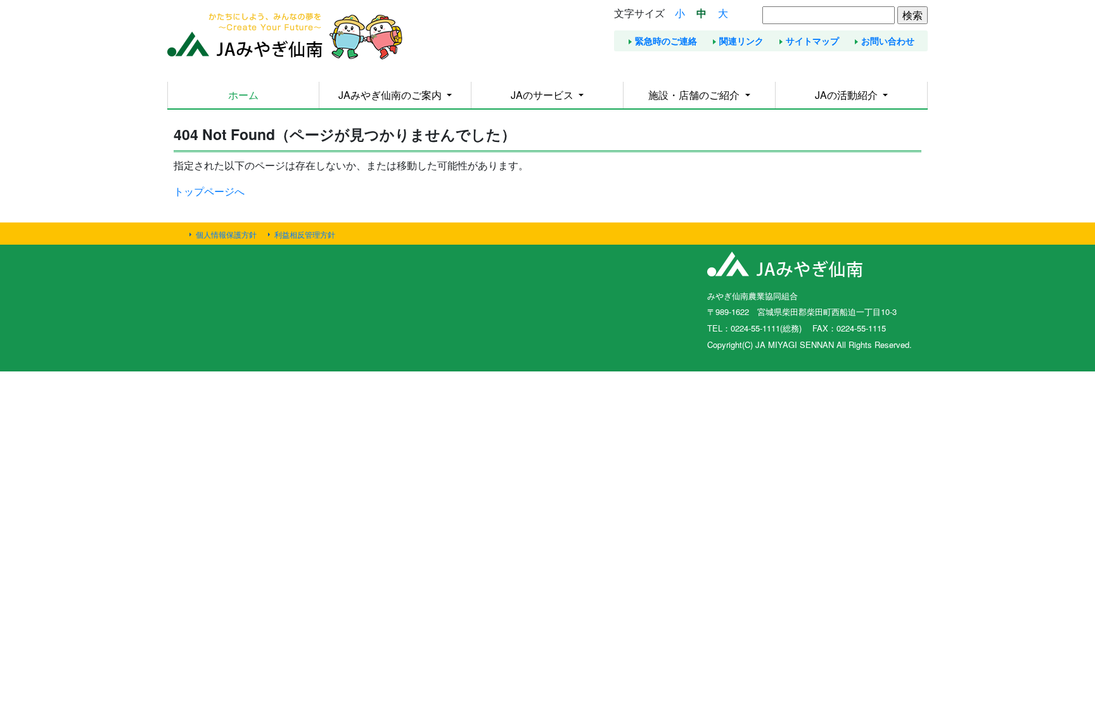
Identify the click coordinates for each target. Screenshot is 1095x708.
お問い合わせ (887, 40)
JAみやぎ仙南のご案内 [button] (391, 94)
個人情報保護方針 (226, 234)
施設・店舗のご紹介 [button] (695, 94)
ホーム (243, 94)
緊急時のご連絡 (666, 40)
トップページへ (209, 191)
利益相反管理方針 (304, 234)
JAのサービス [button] (543, 94)
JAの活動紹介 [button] (847, 94)
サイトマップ (812, 40)
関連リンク (741, 40)
